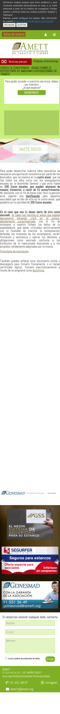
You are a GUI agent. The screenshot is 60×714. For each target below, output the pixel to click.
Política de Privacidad (43, 21)
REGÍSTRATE (31, 92)
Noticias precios (18, 61)
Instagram (51, 682)
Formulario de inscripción (14, 251)
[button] (4, 558)
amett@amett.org (22, 689)
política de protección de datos (27, 658)
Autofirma (38, 270)
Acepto (24, 658)
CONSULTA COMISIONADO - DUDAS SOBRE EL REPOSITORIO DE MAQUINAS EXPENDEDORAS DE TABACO (28, 71)
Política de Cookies (22, 21)
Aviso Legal (7, 676)
